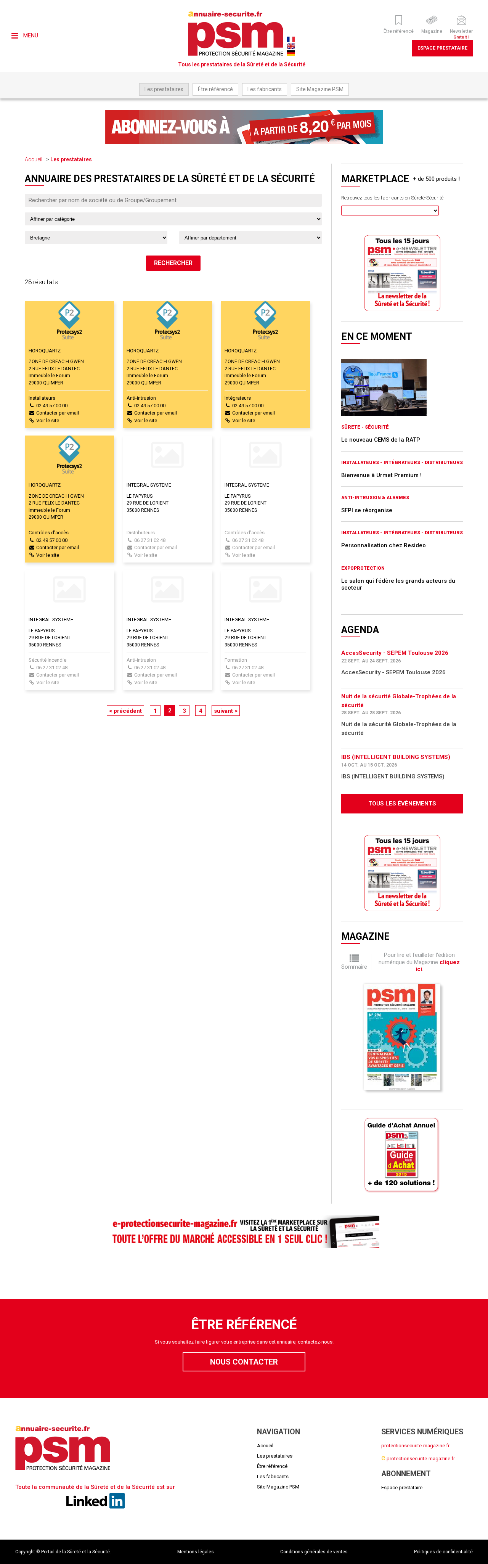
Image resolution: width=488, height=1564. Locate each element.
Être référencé (215, 89)
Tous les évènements (402, 803)
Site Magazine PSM (320, 89)
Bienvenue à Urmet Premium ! (381, 475)
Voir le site (47, 420)
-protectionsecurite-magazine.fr (418, 1458)
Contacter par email (57, 413)
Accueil (33, 159)
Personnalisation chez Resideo (383, 545)
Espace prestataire (442, 48)
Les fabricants (264, 89)
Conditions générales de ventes (314, 1551)
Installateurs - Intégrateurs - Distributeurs (402, 462)
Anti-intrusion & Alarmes (375, 497)
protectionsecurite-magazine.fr (415, 1445)
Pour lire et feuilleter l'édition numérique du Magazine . (419, 962)
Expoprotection (363, 568)
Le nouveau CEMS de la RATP (380, 439)
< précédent (125, 710)
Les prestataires (163, 89)
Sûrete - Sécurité (365, 427)
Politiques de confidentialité (443, 1551)
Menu (30, 35)
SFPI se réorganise (366, 510)
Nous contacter (244, 1361)
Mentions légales (195, 1551)
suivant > (226, 710)
